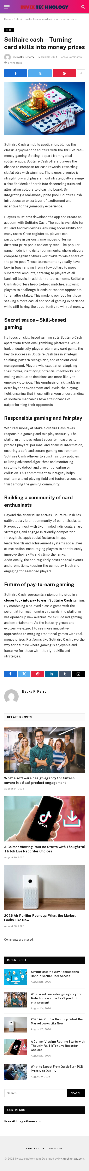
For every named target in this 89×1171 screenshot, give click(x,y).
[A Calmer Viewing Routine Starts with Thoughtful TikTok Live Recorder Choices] (44, 818)
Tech (9, 30)
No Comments (73, 56)
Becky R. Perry (25, 56)
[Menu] (7, 6)
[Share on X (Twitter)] (40, 73)
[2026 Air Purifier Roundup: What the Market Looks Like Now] (44, 887)
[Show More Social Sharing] (81, 73)
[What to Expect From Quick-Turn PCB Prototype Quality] (15, 1072)
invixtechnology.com (71, 1158)
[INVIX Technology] (44, 6)
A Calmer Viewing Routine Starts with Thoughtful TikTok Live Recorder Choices (58, 1046)
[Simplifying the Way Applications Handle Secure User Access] (15, 977)
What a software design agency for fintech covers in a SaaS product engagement (56, 998)
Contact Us (35, 1148)
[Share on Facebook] (15, 73)
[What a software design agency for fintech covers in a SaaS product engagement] (44, 750)
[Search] (83, 6)
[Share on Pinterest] (64, 73)
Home (7, 19)
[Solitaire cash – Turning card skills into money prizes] (44, 108)
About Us (55, 1148)
